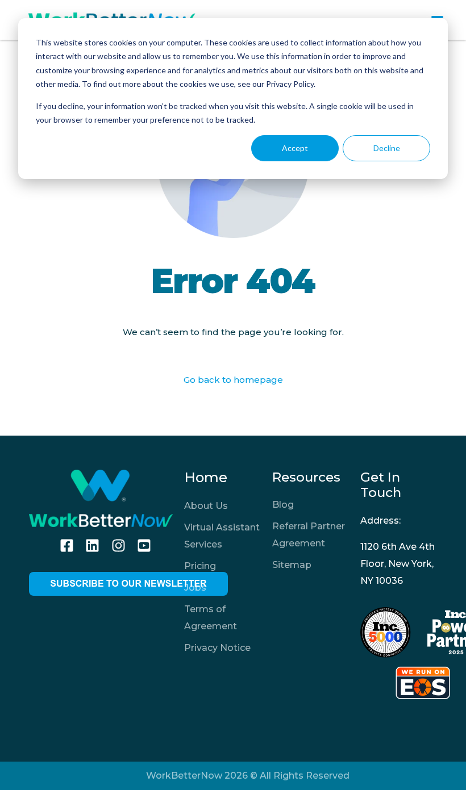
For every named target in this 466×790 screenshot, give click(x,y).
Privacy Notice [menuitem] (217, 647)
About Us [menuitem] (206, 505)
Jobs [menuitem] (195, 587)
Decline (386, 148)
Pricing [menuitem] (200, 566)
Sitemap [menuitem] (291, 564)
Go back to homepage (233, 379)
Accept (295, 148)
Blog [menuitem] (283, 504)
